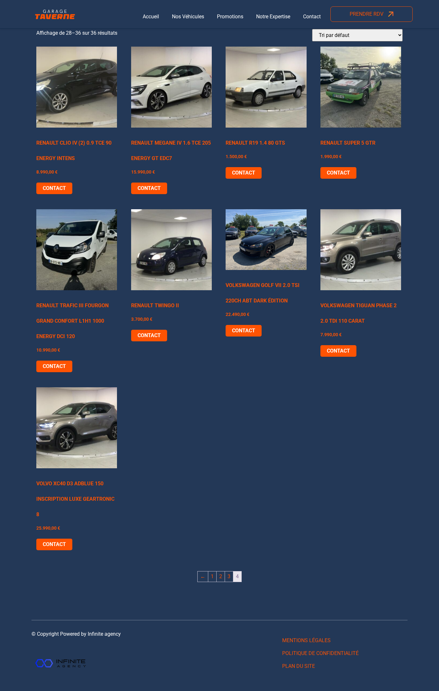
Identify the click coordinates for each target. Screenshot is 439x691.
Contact (312, 16)
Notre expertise (273, 16)
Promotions (230, 16)
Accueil (151, 16)
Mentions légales (306, 640)
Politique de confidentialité (320, 653)
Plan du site (298, 666)
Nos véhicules (188, 16)
